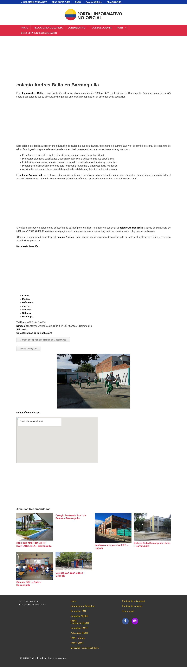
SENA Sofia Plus (61, 2)
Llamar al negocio (28, 348)
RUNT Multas (78, 638)
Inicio (24, 28)
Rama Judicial (94, 2)
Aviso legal (128, 611)
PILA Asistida (114, 2)
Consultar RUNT (79, 628)
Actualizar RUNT (79, 633)
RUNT (120, 28)
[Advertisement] (93, 57)
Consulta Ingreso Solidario (39, 33)
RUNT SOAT (77, 643)
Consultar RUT (77, 28)
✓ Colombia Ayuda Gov (34, 2)
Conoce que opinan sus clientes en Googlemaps (43, 339)
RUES (78, 2)
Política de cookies (132, 606)
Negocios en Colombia (48, 28)
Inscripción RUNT (80, 623)
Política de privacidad (133, 601)
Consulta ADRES (102, 28)
